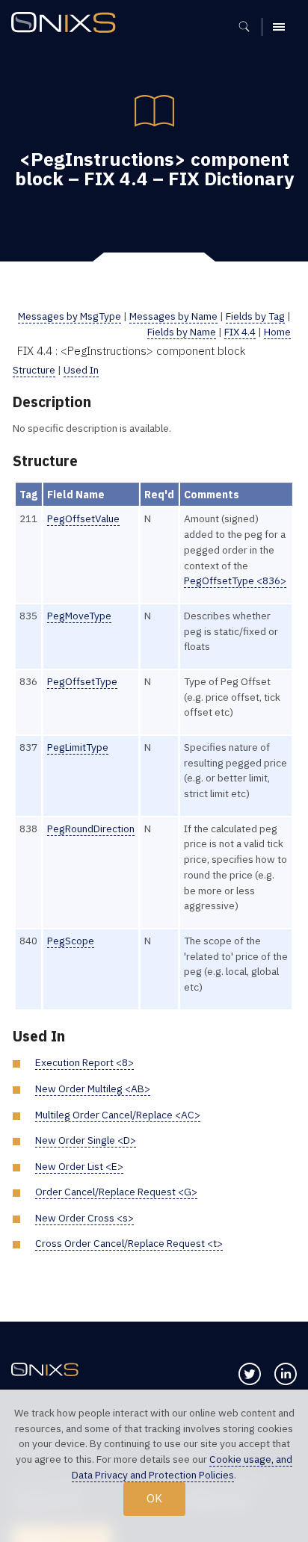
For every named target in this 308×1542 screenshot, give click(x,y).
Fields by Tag (255, 316)
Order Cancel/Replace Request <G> (116, 1191)
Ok (154, 1497)
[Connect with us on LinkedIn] (285, 1374)
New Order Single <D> (85, 1140)
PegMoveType (79, 615)
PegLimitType (77, 747)
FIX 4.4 (240, 331)
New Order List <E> (79, 1166)
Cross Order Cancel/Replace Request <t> (129, 1243)
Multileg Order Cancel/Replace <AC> (117, 1114)
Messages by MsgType (69, 316)
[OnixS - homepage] (67, 24)
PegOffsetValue (83, 518)
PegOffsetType (82, 681)
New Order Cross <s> (84, 1217)
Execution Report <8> (84, 1062)
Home (277, 331)
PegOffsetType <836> (235, 580)
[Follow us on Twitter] (249, 1374)
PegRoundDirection (91, 828)
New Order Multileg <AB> (92, 1088)
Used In (81, 370)
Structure (34, 370)
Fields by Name (181, 331)
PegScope (70, 940)
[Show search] (249, 27)
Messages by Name (173, 316)
